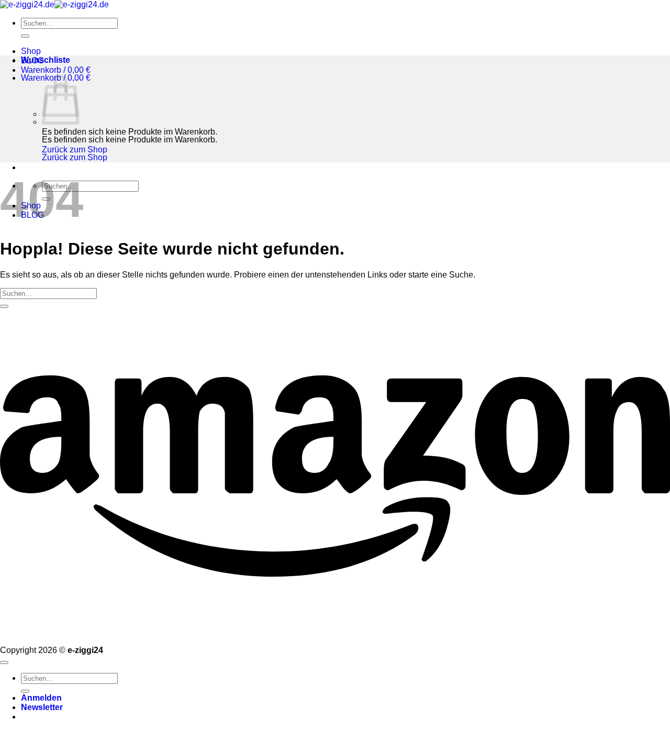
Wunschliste (45, 60)
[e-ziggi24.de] (54, 4)
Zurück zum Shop (74, 149)
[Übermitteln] (25, 36)
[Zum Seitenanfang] (4, 662)
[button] (56, 69)
